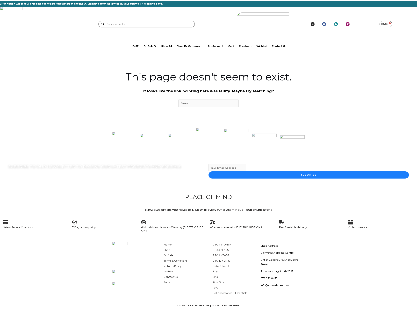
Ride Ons (218, 282)
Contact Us (171, 276)
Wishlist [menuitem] (261, 46)
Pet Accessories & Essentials (230, 293)
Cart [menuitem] (231, 46)
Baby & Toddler (222, 266)
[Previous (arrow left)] (5, 321)
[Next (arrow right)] (16, 321)
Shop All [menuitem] (166, 46)
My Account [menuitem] (215, 46)
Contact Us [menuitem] (279, 46)
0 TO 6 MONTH (222, 244)
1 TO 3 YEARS (221, 250)
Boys (216, 271)
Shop (167, 250)
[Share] (27, 315)
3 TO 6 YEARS (221, 255)
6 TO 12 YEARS (221, 260)
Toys (215, 287)
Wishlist (168, 271)
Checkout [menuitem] (245, 46)
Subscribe (308, 175)
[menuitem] (190, 46)
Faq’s (167, 282)
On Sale (168, 255)
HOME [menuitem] (135, 46)
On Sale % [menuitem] (150, 46)
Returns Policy (172, 266)
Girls (215, 276)
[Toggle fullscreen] (16, 315)
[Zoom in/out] (5, 315)
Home (168, 244)
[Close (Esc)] (38, 315)
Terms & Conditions (175, 260)
